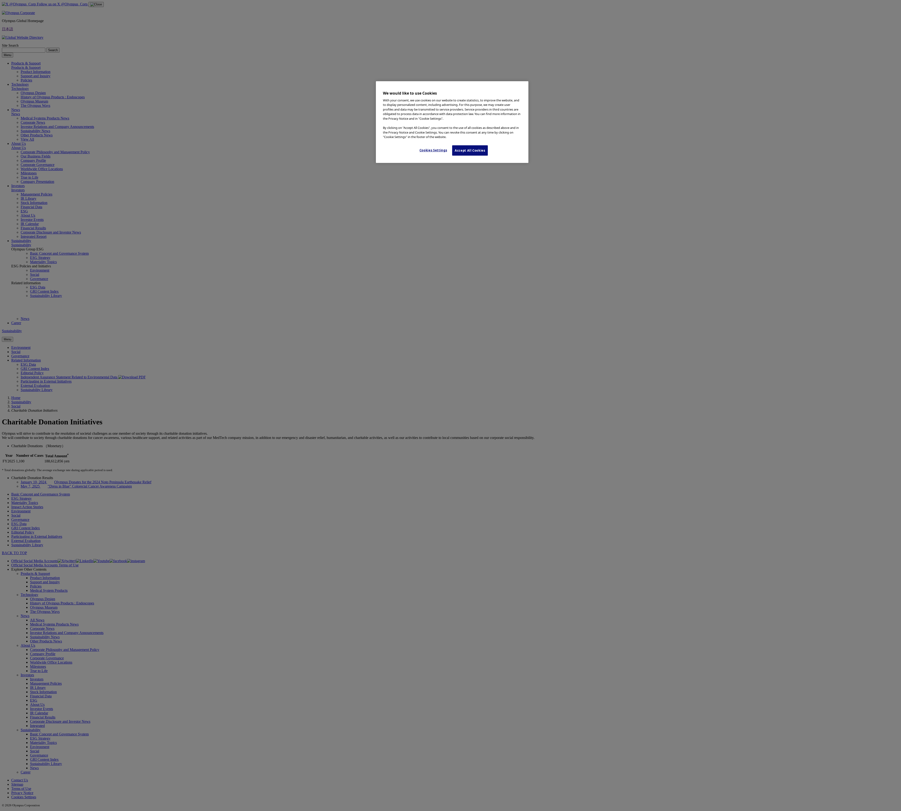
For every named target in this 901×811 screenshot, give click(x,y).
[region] (452, 122)
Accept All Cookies (470, 150)
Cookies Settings (433, 150)
